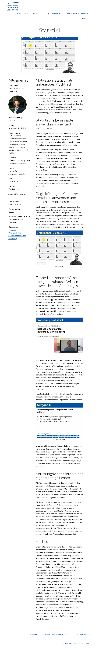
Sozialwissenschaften (17, 236)
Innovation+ (13, 230)
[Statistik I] (49, 55)
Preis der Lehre (14, 233)
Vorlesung (12, 238)
